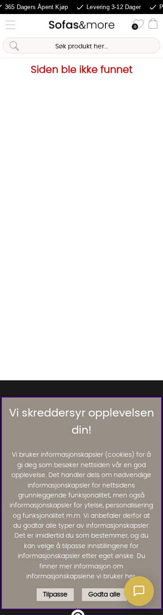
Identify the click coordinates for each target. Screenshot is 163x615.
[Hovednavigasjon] (10, 25)
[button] (139, 591)
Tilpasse (55, 594)
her (130, 576)
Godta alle (104, 594)
